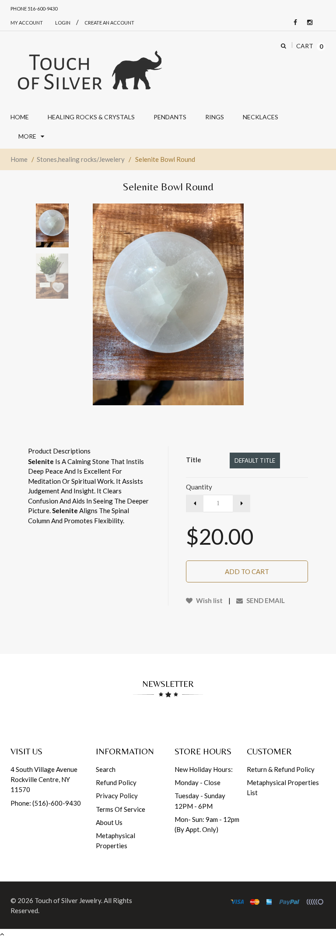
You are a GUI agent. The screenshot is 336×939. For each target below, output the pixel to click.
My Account (26, 22)
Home (19, 159)
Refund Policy (116, 782)
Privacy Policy (117, 796)
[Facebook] (293, 22)
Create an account (109, 22)
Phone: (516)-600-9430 (45, 803)
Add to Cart (247, 571)
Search (106, 769)
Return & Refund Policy (281, 769)
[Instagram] (307, 22)
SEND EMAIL (265, 600)
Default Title (254, 460)
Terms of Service (120, 809)
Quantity (199, 487)
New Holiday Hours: (204, 769)
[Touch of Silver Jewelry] (89, 69)
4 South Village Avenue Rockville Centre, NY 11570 (43, 779)
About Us (109, 822)
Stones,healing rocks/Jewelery (81, 159)
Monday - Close (197, 782)
